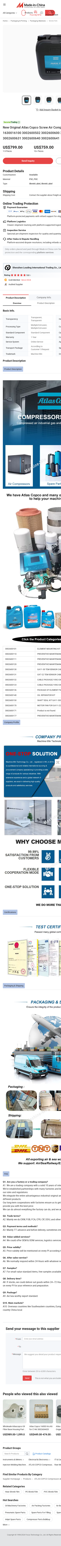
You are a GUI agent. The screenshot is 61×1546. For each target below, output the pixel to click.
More (5, 1524)
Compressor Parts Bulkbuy (38, 1519)
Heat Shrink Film (12, 1491)
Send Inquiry (28, 160)
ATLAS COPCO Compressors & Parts (45, 1464)
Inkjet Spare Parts (13, 1519)
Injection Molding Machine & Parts (18, 1464)
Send (27, 1378)
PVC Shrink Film (51, 1491)
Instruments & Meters (12, 1459)
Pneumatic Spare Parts (15, 1512)
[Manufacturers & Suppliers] (30, 5)
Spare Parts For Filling (41, 1512)
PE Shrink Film (31, 1491)
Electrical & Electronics (38, 1459)
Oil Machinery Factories (15, 1505)
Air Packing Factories (41, 1505)
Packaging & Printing (19, 21)
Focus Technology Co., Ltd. (36, 1535)
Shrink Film (53, 21)
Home (5, 21)
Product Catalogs (43, 1453)
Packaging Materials (38, 21)
